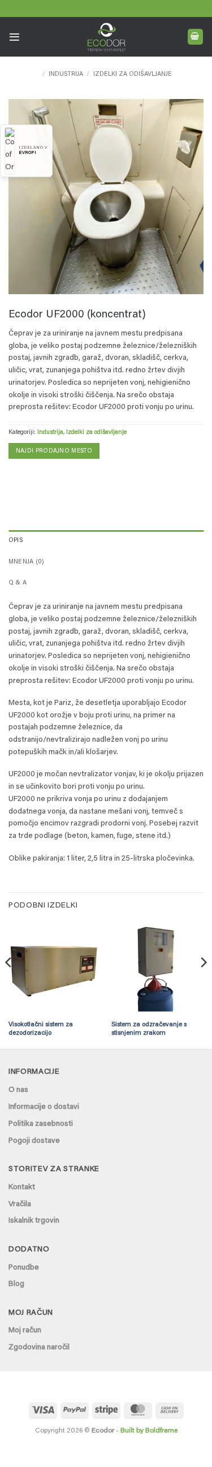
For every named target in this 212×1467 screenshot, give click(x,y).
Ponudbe (23, 1268)
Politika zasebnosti (40, 1124)
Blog (16, 1284)
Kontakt (21, 1187)
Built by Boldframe (149, 1430)
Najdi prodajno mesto (54, 451)
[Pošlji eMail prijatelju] (34, 478)
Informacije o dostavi (43, 1107)
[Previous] (9, 985)
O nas (18, 1090)
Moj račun (24, 1331)
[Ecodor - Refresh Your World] (106, 39)
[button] (14, 37)
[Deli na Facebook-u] (17, 478)
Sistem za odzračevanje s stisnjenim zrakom (149, 1029)
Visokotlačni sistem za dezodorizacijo (40, 1029)
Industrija (66, 74)
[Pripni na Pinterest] (52, 478)
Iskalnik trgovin (33, 1221)
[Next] (203, 985)
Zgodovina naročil (39, 1348)
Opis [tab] (15, 540)
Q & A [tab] (17, 583)
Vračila (19, 1204)
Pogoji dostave (34, 1141)
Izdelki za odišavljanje (132, 74)
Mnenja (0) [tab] (26, 562)
